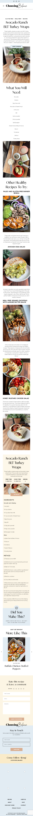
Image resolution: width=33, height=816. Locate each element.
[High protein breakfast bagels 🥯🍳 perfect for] (24, 771)
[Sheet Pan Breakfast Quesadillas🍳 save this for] (8, 788)
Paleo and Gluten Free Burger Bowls (16, 192)
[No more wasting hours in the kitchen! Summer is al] (24, 788)
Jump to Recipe (16, 46)
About (9, 802)
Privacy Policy (16, 808)
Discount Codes (9, 805)
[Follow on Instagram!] (16, 1)
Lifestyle (23, 799)
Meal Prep (18, 18)
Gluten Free (9, 18)
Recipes (25, 18)
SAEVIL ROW (24, 814)
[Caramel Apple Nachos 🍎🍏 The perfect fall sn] (8, 771)
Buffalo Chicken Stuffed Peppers (16, 667)
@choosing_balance (16, 760)
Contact (23, 805)
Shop (23, 802)
